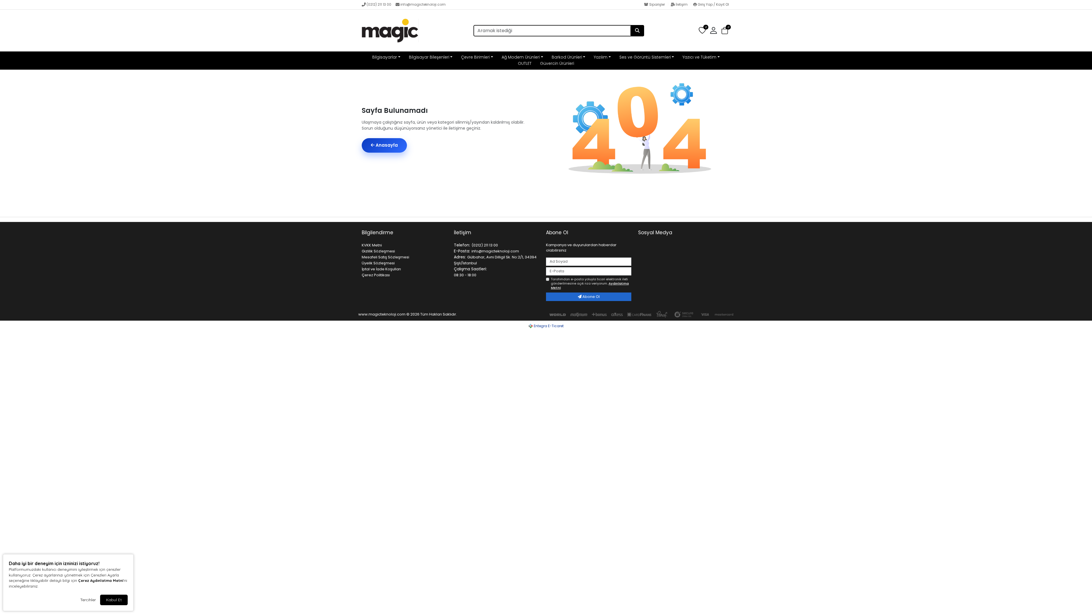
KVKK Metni (372, 245)
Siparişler (657, 4)
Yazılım (600, 57)
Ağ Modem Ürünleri (521, 57)
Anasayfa (386, 145)
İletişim (681, 4)
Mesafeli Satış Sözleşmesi (385, 257)
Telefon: (462, 245)
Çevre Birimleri (475, 57)
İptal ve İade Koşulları (381, 269)
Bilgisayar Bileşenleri (429, 57)
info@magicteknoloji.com (423, 4)
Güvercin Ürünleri (557, 63)
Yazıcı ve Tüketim (699, 57)
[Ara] (637, 30)
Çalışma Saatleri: (470, 269)
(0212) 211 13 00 (379, 4)
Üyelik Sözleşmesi (378, 263)
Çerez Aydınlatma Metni (100, 580)
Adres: (460, 257)
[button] (724, 31)
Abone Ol (591, 296)
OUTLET (524, 63)
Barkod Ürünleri (567, 57)
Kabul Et (114, 599)
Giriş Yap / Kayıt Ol (713, 4)
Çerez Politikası (376, 275)
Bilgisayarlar (384, 57)
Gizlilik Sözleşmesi (378, 251)
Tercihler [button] (88, 599)
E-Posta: (462, 251)
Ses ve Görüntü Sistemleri (645, 57)
